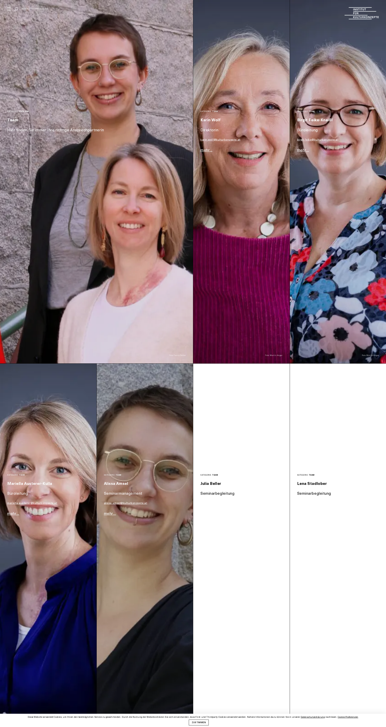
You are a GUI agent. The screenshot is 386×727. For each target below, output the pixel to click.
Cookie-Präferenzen (348, 717)
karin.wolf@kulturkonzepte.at (220, 139)
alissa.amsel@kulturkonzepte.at (125, 503)
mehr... (206, 150)
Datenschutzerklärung (313, 717)
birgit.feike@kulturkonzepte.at (318, 139)
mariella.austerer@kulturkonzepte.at (32, 503)
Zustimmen (199, 722)
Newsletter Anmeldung (35, 8)
